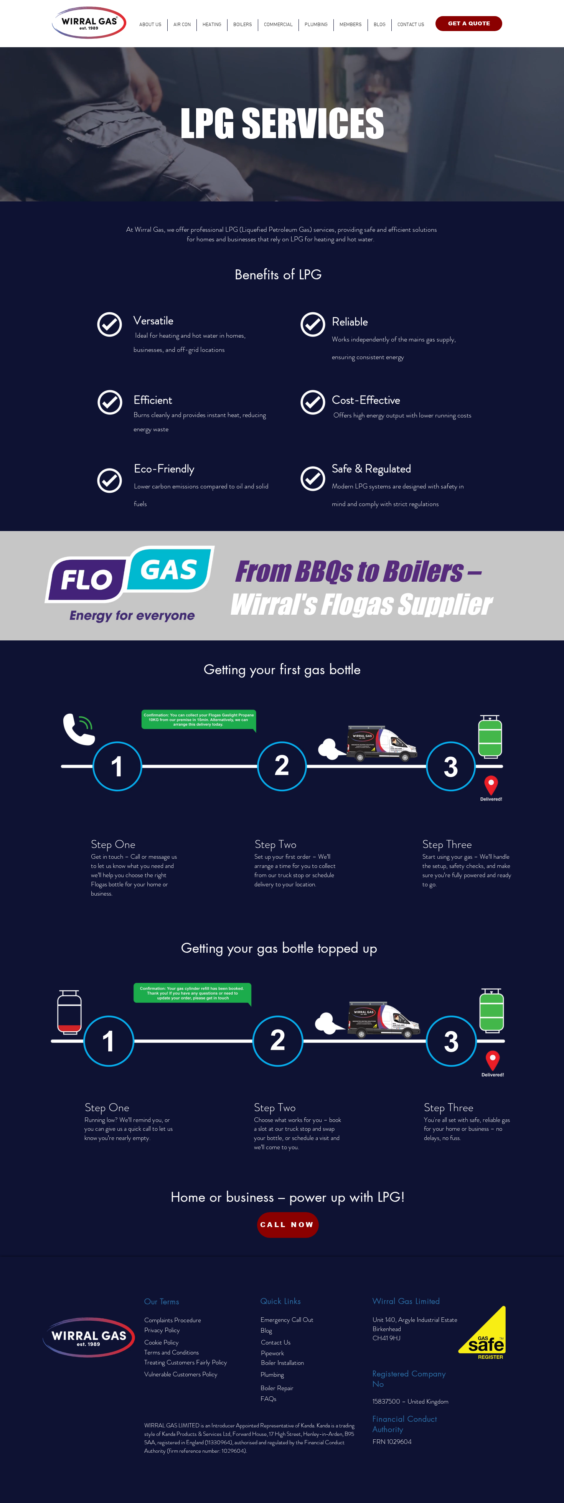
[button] (212, 25)
